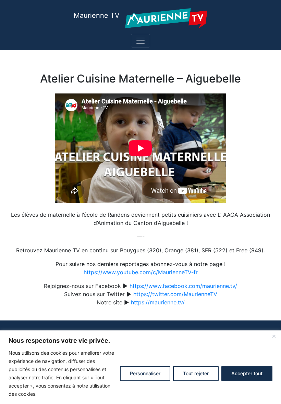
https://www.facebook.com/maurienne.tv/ (183, 285)
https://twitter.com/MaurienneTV (175, 294)
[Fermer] (274, 336)
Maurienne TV (97, 15)
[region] (140, 367)
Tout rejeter (196, 373)
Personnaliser (145, 373)
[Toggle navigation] (140, 41)
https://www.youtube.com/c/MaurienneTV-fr (141, 272)
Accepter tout (246, 373)
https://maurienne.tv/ (158, 302)
